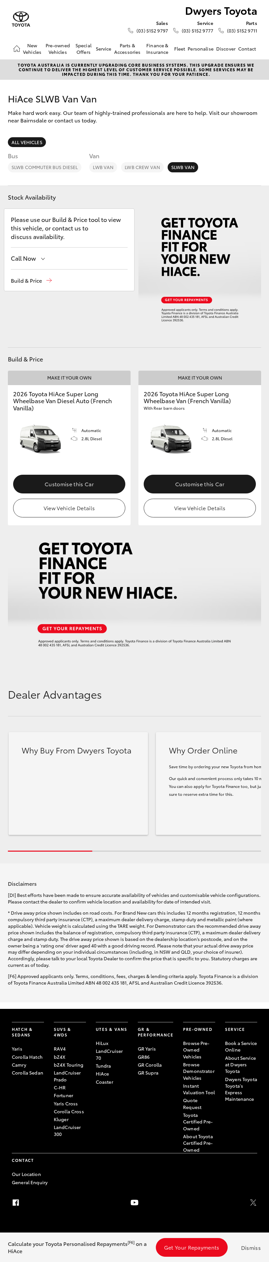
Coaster (104, 1081)
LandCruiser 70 (109, 1054)
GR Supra (148, 1072)
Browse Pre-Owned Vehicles (196, 1050)
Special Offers (83, 48)
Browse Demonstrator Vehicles (199, 1071)
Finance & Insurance (157, 48)
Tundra (103, 1065)
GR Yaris (147, 1048)
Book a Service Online (241, 1046)
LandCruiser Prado (67, 1075)
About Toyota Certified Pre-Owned (198, 1143)
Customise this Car (69, 484)
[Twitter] (253, 1203)
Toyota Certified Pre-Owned (198, 1122)
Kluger (61, 1119)
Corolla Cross (69, 1111)
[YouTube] (134, 1203)
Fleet (179, 48)
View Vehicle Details (69, 507)
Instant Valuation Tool (199, 1089)
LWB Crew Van (142, 167)
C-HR (60, 1087)
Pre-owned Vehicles (58, 48)
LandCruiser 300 (67, 1130)
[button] (31, 280)
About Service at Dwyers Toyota (240, 1065)
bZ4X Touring (69, 1064)
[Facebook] (16, 1203)
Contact (247, 48)
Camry (19, 1064)
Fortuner (63, 1095)
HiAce (102, 1073)
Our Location (26, 1174)
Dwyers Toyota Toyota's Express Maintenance (241, 1089)
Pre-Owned (197, 1029)
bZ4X (60, 1057)
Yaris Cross (66, 1103)
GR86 (144, 1057)
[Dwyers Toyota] (21, 19)
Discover (226, 48)
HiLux (102, 1043)
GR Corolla (150, 1064)
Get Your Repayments (191, 1247)
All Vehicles (26, 142)
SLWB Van (183, 167)
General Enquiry (30, 1182)
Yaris (17, 1048)
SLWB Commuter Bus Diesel (44, 167)
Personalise (201, 48)
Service (104, 48)
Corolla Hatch (27, 1057)
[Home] (17, 48)
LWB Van (103, 167)
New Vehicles (32, 48)
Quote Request (192, 1103)
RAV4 (60, 1048)
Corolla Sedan (27, 1072)
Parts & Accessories (127, 48)
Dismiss (251, 1247)
